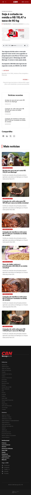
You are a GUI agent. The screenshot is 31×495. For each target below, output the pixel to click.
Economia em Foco (6, 433)
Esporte (4, 385)
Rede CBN (4, 398)
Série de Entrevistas (7, 405)
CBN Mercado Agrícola (7, 167)
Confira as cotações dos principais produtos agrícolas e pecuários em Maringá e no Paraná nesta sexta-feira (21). (15, 335)
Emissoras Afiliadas (7, 448)
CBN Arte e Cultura (6, 416)
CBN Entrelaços (5, 422)
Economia (4, 379)
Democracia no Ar (6, 431)
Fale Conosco (5, 457)
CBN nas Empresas (6, 370)
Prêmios (4, 443)
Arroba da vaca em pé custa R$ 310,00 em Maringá (15, 100)
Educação (4, 381)
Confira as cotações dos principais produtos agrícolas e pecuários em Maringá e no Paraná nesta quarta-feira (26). (15, 240)
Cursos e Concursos (7, 377)
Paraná (3, 392)
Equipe (3, 452)
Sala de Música (5, 437)
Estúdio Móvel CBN (6, 387)
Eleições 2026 (5, 383)
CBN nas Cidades (6, 368)
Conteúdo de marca (7, 374)
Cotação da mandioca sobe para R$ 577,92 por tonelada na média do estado (15, 120)
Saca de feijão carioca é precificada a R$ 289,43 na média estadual (15, 266)
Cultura (3, 375)
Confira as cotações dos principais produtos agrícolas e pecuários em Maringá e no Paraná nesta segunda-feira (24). (15, 304)
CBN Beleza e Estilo (7, 418)
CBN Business (5, 366)
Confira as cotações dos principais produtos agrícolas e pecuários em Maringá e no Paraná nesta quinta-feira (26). (15, 207)
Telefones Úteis (6, 456)
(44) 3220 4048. (21, 60)
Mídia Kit (4, 459)
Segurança (4, 403)
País (3, 390)
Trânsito (4, 409)
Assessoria (4, 364)
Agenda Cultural (6, 415)
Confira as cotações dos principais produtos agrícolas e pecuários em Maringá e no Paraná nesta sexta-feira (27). (15, 177)
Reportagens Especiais (7, 400)
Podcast (4, 394)
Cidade (3, 372)
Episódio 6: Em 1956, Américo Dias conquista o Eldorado (15, 74)
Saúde (3, 402)
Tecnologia (4, 407)
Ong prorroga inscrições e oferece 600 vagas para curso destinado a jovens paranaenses (16, 83)
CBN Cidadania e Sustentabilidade (10, 420)
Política (3, 396)
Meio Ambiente (5, 389)
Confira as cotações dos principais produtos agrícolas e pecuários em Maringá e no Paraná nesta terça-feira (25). (15, 272)
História (4, 446)
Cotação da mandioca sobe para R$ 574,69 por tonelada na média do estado (15, 298)
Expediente (5, 454)
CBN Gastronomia (6, 424)
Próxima (25, 79)
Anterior (6, 70)
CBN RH (4, 428)
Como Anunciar (6, 444)
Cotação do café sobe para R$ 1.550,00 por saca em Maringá (14, 330)
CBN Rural (4, 430)
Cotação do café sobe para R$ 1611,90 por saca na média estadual (14, 110)
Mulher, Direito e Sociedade (9, 435)
